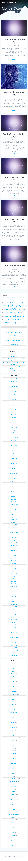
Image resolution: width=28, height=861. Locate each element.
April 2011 (14, 486)
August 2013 (14, 414)
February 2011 (14, 491)
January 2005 (14, 647)
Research (13, 804)
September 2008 (14, 558)
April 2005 (14, 642)
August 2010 (14, 506)
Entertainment (13, 684)
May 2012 (14, 453)
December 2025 (14, 384)
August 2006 (14, 619)
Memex (13, 758)
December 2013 (14, 404)
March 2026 (14, 378)
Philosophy (13, 784)
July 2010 (14, 509)
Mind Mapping (13, 766)
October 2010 (14, 501)
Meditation (13, 755)
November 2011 (14, 468)
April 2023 (14, 391)
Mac (13, 750)
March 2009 (14, 542)
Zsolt (4, 362)
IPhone (13, 727)
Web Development (13, 837)
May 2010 (14, 514)
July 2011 (14, 478)
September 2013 (14, 412)
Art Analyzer (14, 346)
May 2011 (14, 483)
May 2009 (14, 537)
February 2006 (14, 632)
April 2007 (14, 599)
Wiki (13, 842)
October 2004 (14, 653)
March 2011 (14, 489)
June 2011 (14, 481)
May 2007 (14, 596)
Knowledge (13, 735)
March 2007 (14, 601)
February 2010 (14, 522)
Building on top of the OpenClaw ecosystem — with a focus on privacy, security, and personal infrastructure (14, 334)
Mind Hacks (13, 763)
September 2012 (14, 442)
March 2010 (14, 519)
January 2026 (14, 381)
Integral (13, 722)
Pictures (13, 789)
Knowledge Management (13, 737)
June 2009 (14, 535)
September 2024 (14, 386)
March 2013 (14, 427)
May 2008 (14, 568)
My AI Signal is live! (14, 337)
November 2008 (14, 553)
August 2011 (14, 476)
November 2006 (14, 612)
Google (13, 699)
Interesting (13, 725)
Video (13, 832)
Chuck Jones (7, 370)
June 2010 (14, 512)
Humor (13, 714)
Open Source (13, 771)
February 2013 (14, 430)
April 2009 (14, 540)
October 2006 (14, 614)
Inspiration (13, 719)
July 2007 (14, 591)
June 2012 (14, 450)
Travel (13, 827)
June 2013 (14, 419)
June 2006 (14, 624)
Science (13, 809)
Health (13, 704)
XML (13, 845)
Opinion (13, 773)
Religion (13, 801)
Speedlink (13, 817)
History (13, 707)
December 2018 (14, 399)
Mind (13, 760)
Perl (13, 776)
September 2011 (14, 473)
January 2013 (14, 432)
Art (13, 668)
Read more (14, 59)
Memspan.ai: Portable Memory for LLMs (14, 340)
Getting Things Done (13, 694)
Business (13, 673)
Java (13, 730)
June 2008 (14, 565)
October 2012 (14, 440)
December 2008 (14, 550)
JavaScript (13, 732)
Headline (13, 702)
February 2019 (14, 396)
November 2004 (14, 650)
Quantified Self (13, 799)
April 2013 (14, 425)
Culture (13, 678)
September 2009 (14, 532)
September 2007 (14, 586)
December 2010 (14, 496)
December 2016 (14, 401)
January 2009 (14, 547)
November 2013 (14, 407)
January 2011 (14, 494)
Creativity (13, 676)
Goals (13, 696)
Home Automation (13, 712)
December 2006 (14, 609)
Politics (13, 791)
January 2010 (14, 524)
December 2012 (14, 435)
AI (13, 663)
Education (13, 681)
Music (13, 768)
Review (13, 807)
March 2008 (14, 573)
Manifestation (13, 753)
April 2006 (14, 629)
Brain (13, 671)
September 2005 (14, 637)
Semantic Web (13, 812)
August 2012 (14, 445)
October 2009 (14, 530)
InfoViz (13, 717)
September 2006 (14, 617)
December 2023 (14, 389)
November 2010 (14, 499)
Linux (13, 745)
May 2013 (14, 422)
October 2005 (14, 635)
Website (13, 840)
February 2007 (14, 604)
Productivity (13, 794)
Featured (13, 686)
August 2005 (14, 640)
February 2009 (14, 545)
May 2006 (14, 627)
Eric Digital (11, 2)
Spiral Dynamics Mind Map (17, 370)
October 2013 (14, 409)
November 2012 (14, 437)
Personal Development (13, 778)
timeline (13, 822)
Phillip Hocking (6, 358)
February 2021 (14, 394)
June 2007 (14, 594)
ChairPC (4, 354)
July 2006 (14, 622)
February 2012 (14, 460)
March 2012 (14, 458)
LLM (13, 748)
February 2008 (14, 576)
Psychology (13, 796)
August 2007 (14, 588)
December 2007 (14, 578)
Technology (13, 819)
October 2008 (14, 555)
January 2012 (14, 463)
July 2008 (14, 563)
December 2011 (14, 466)
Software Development (13, 814)
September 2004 (14, 655)
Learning (13, 740)
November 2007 (14, 581)
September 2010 (14, 504)
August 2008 (14, 560)
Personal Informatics (13, 781)
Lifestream (12, 743)
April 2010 (14, 517)
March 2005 (14, 645)
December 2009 (14, 527)
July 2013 (14, 417)
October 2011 (14, 471)
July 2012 (14, 448)
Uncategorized (13, 830)
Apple (13, 666)
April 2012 (14, 455)
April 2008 (14, 571)
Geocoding (13, 691)
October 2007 (14, 583)
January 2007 (14, 606)
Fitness (13, 689)
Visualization (13, 835)
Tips (13, 825)
